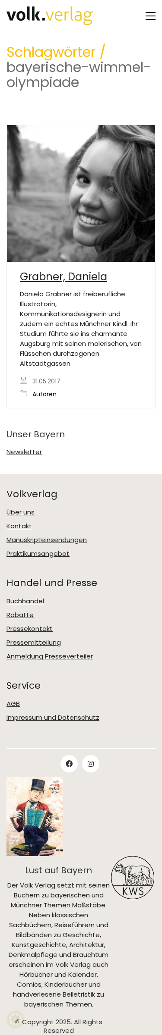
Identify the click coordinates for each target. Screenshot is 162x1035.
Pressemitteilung (33, 642)
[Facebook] (69, 763)
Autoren (44, 394)
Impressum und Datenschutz (52, 717)
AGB (13, 703)
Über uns (20, 512)
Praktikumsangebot (38, 553)
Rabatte (20, 615)
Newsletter (24, 452)
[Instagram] (90, 763)
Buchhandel (25, 601)
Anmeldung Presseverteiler (49, 656)
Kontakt (19, 526)
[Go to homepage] (49, 15)
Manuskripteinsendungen (46, 540)
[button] (151, 16)
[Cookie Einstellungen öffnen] (15, 1024)
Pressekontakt (29, 628)
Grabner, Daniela (63, 276)
